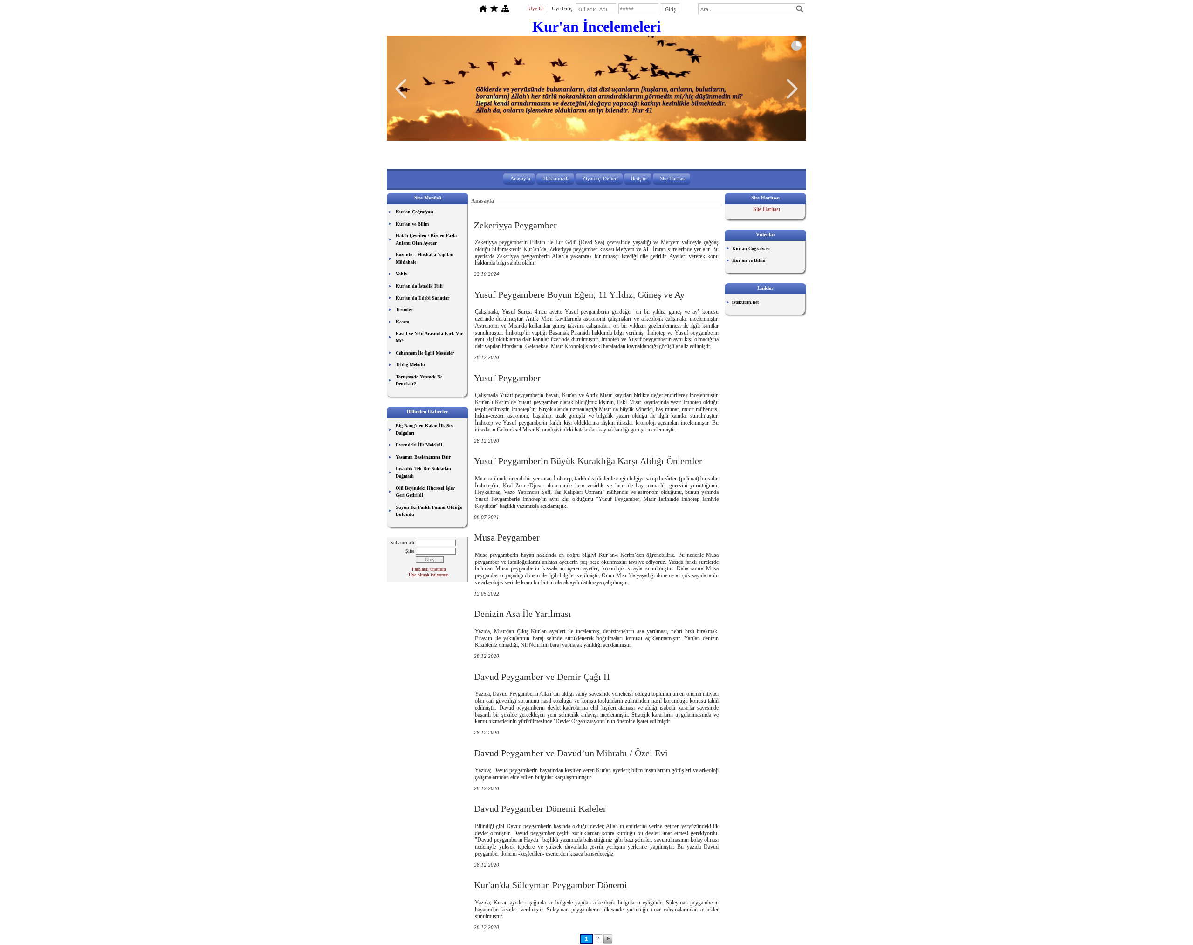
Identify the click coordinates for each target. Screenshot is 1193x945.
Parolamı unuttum (429, 569)
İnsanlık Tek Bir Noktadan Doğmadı (423, 472)
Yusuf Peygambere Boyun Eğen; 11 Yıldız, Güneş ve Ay (579, 294)
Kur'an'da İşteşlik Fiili (419, 285)
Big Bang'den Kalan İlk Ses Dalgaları (424, 429)
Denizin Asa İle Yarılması (522, 614)
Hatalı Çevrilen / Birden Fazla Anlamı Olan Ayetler (426, 239)
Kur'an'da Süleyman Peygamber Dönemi (550, 885)
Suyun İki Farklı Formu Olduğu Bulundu (429, 511)
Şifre (409, 551)
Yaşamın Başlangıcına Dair (423, 456)
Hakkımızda (556, 178)
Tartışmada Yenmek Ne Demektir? (419, 380)
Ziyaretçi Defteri (600, 178)
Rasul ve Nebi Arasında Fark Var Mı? (429, 337)
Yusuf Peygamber (507, 378)
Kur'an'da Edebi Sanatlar (422, 298)
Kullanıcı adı (402, 542)
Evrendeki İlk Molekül (419, 444)
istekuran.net (745, 302)
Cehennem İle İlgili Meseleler (425, 353)
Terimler (404, 309)
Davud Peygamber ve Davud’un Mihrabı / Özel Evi (571, 753)
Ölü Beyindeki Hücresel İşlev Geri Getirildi (425, 492)
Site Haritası (673, 178)
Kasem (402, 321)
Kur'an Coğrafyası (414, 211)
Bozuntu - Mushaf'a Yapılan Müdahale (424, 258)
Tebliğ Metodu (410, 364)
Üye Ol (536, 8)
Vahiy (401, 273)
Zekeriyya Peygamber (515, 225)
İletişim (639, 178)
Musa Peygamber (507, 537)
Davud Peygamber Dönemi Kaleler (540, 808)
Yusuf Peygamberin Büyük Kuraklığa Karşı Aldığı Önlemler (588, 461)
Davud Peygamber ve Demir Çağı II (542, 676)
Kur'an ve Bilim (412, 223)
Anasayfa (520, 178)
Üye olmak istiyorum (429, 574)
